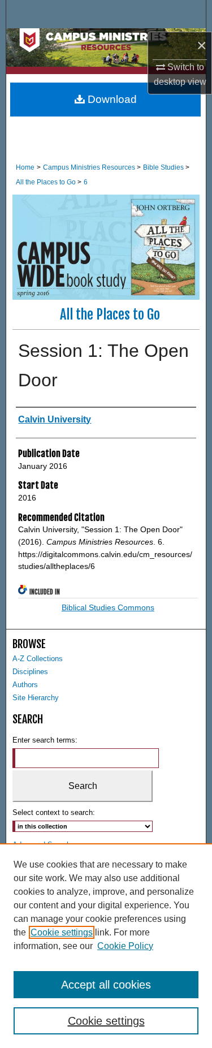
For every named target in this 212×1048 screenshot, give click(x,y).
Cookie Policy (125, 946)
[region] (106, 945)
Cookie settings (62, 932)
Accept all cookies (106, 984)
